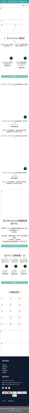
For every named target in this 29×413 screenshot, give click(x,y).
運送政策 (4, 368)
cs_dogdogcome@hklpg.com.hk (13, 382)
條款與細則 (4, 366)
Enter (14, 246)
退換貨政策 (4, 370)
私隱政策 (4, 372)
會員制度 (4, 365)
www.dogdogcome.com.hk (12, 384)
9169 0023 (11, 380)
